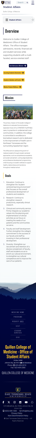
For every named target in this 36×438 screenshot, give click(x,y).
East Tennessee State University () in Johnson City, (18, 392)
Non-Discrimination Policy (18, 415)
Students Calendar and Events (12, 80)
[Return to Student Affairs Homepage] (33, 19)
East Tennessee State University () (5, 2)
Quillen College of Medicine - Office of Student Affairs (18, 351)
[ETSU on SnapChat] (31, 403)
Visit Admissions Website (16, 66)
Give (18, 337)
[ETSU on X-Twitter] (8, 403)
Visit (18, 326)
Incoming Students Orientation (12, 73)
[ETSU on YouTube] (25, 403)
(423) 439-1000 (11, 411)
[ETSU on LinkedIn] (19, 403)
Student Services (18, 332)
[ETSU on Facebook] (2, 403)
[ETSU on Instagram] (14, 403)
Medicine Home (18, 312)
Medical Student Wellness (11, 87)
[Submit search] (27, 2)
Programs (18, 317)
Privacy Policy (16, 413)
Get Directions (26, 363)
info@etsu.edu (27, 411)
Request (18, 321)
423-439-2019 (20, 365)
